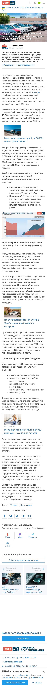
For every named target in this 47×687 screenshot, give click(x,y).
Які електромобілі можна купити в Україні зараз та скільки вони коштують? (21, 323)
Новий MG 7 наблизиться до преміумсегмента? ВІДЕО (34, 591)
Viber (17, 517)
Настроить (37, 682)
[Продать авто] (39, 3)
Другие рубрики (24, 65)
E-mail (7, 546)
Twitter (10, 517)
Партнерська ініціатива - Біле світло (19, 657)
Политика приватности (12, 662)
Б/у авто (13, 505)
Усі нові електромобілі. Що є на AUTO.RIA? (10, 589)
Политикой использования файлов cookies (23, 677)
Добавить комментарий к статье (23, 560)
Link (29, 517)
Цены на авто (26, 505)
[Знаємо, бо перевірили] (23, 651)
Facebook (4, 517)
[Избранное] (30, 3)
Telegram (23, 517)
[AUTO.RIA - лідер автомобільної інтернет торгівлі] (8, 3)
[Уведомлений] (35, 3)
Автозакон (8, 65)
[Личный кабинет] (44, 3)
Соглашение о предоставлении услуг (19, 666)
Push (7, 537)
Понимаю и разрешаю (15, 682)
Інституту (35, 92)
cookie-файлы (23, 675)
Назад (7, 15)
